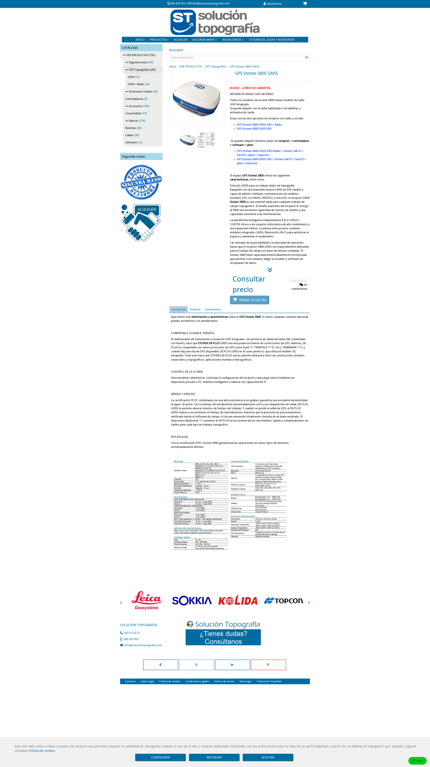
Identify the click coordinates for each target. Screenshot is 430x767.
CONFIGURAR (160, 757)
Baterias (131, 128)
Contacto (130, 681)
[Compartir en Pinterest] (268, 665)
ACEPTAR (268, 757)
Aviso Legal (147, 681)
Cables (129, 135)
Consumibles (133, 113)
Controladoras (134, 99)
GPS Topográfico (139, 69)
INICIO (140, 39)
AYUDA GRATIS (232, 39)
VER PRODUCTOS (137, 55)
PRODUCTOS (158, 39)
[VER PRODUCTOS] (124, 55)
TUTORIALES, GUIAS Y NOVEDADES (271, 39)
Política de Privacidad (269, 681)
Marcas (133, 120)
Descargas (246, 681)
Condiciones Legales (197, 681)
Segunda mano (138, 62)
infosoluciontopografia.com (211, 3)
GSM (131, 77)
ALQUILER (180, 39)
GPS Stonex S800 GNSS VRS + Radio (259, 124)
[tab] (178, 309)
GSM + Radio (136, 84)
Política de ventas (224, 681)
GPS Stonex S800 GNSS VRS (254, 128)
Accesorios (135, 106)
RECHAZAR (214, 757)
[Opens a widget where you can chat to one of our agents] (417, 761)
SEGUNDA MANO (204, 39)
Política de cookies (42, 750)
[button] (272, 4)
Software (131, 142)
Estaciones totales (140, 91)
